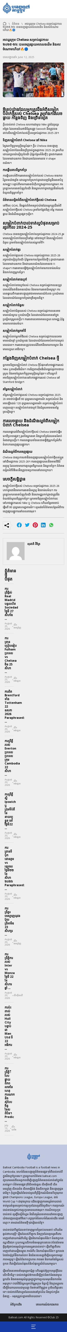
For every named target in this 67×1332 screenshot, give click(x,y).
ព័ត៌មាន (15, 23)
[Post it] (43, 526)
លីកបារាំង (14, 1128)
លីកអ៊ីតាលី (18, 995)
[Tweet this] (27, 526)
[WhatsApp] (51, 526)
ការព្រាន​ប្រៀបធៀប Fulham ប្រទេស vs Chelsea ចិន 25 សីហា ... (11, 655)
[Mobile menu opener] (33, 1326)
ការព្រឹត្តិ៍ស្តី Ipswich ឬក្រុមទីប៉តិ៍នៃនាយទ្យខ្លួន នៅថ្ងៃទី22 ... (10, 811)
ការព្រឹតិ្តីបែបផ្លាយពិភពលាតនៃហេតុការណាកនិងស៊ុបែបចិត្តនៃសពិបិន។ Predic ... (10, 1094)
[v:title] (5, 23)
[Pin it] (35, 526)
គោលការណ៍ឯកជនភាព (47, 1304)
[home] (33, 1157)
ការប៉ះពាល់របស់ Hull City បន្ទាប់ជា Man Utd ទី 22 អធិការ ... (9, 1028)
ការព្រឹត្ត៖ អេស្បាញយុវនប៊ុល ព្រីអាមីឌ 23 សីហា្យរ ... (12, 921)
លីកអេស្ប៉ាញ (17, 626)
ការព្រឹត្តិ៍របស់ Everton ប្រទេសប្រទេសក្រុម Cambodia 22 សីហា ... (12, 758)
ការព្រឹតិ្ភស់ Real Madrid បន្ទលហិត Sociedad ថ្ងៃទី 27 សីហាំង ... (11, 604)
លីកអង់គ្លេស (17, 679)
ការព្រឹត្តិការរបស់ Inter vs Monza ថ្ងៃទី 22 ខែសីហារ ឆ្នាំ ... (10, 971)
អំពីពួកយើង (16, 1304)
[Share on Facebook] (19, 526)
